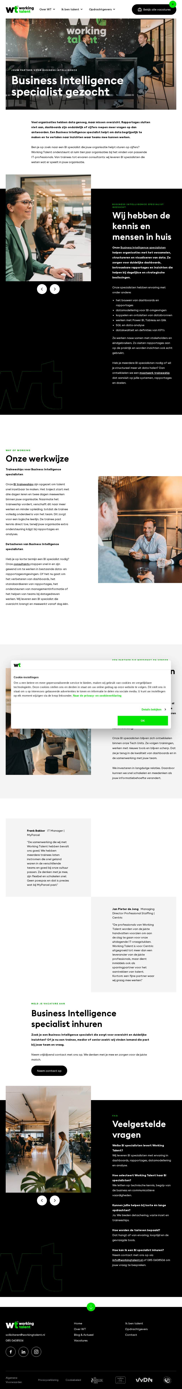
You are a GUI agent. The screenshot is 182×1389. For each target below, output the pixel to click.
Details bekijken (152, 709)
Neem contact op (49, 1071)
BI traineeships (23, 484)
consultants (22, 564)
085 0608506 (14, 1340)
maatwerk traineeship (155, 373)
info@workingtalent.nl (127, 1260)
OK (143, 720)
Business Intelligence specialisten (143, 247)
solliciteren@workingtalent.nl (25, 1334)
